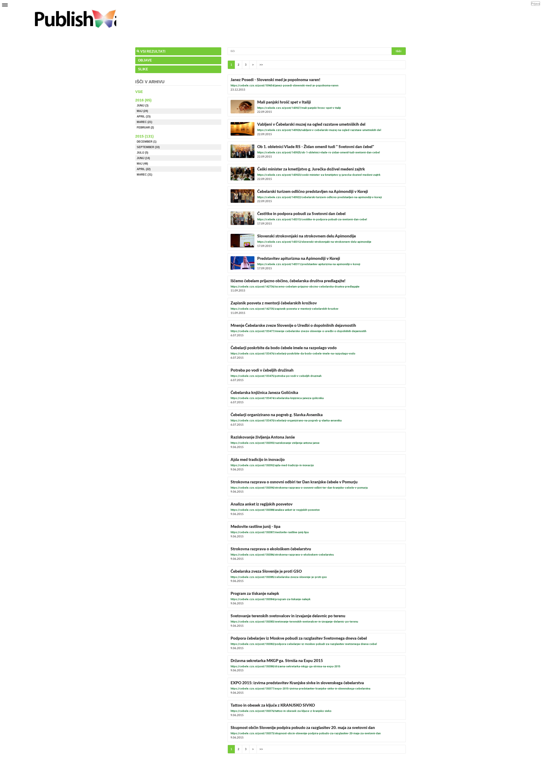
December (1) (146, 141)
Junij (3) (142, 105)
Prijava (535, 3)
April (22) (143, 169)
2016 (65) (143, 100)
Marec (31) (144, 174)
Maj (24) (142, 111)
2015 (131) (144, 136)
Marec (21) (144, 122)
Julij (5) (142, 152)
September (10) (148, 147)
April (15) (143, 116)
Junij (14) (143, 158)
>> (261, 64)
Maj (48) (142, 163)
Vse (139, 92)
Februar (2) (145, 127)
